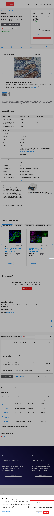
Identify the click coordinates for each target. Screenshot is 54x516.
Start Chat (46, 512)
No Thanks (39, 512)
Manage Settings (6, 511)
